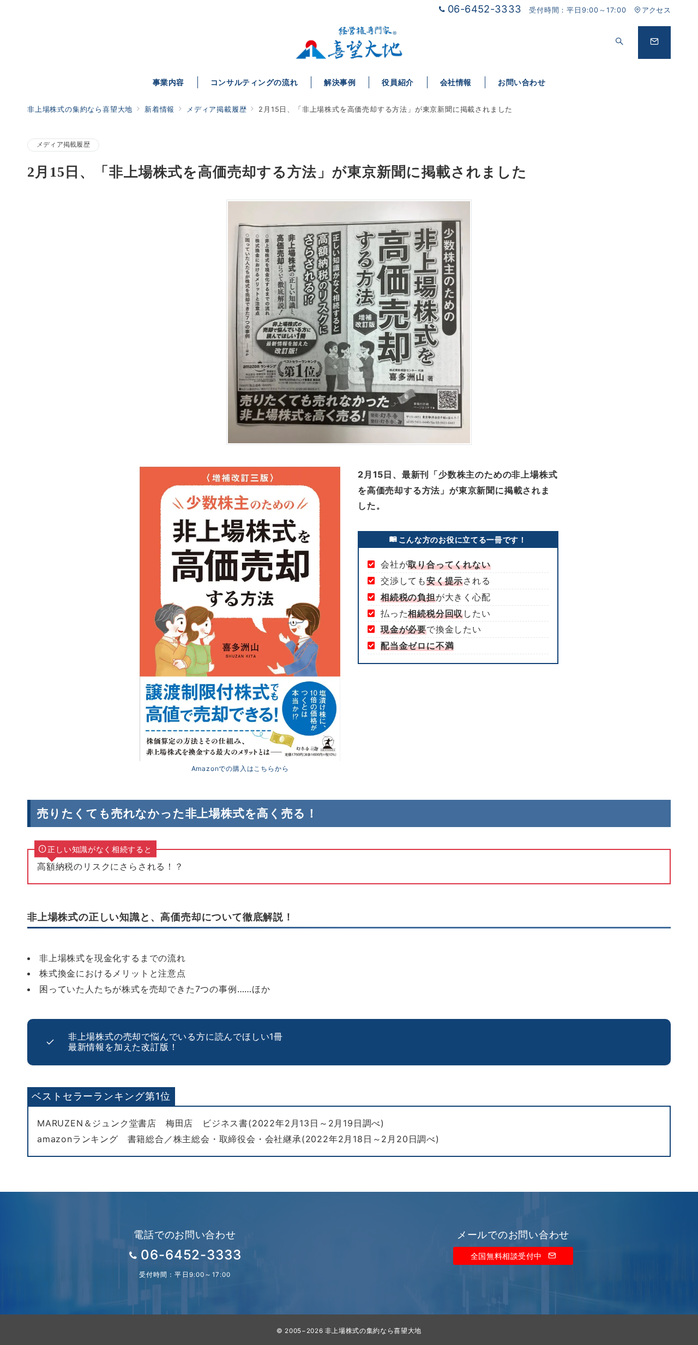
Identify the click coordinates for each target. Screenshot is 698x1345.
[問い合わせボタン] (654, 42)
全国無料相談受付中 (508, 1255)
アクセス (656, 10)
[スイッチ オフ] (619, 42)
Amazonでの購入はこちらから (240, 768)
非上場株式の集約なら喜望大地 (373, 1331)
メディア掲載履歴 (63, 144)
